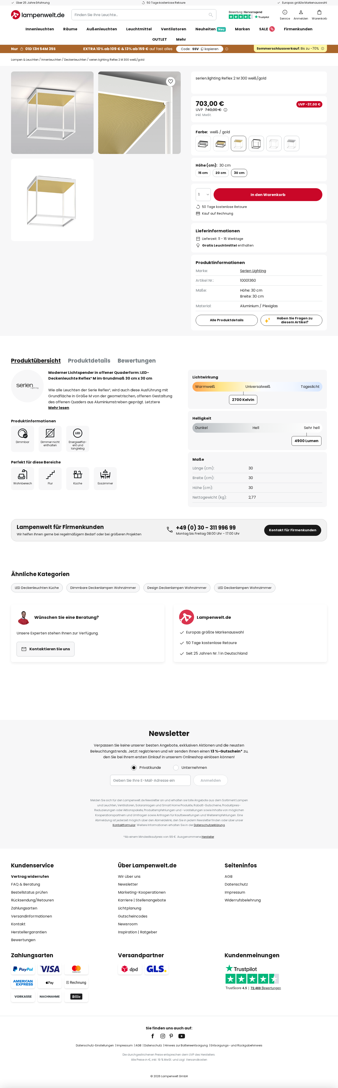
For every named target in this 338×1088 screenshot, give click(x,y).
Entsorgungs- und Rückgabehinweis (236, 1045)
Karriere (125, 900)
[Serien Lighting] (27, 386)
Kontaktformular (124, 825)
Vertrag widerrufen (30, 876)
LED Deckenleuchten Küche (37, 587)
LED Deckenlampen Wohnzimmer (245, 587)
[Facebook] (156, 1036)
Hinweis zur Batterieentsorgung (186, 1045)
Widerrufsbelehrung (243, 900)
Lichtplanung (129, 908)
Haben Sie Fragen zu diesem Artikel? (294, 320)
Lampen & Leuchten (25, 60)
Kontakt (18, 924)
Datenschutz (236, 884)
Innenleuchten (51, 60)
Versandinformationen (31, 916)
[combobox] (144, 14)
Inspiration (127, 932)
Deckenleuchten (75, 60)
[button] (52, 200)
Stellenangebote (151, 900)
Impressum (235, 892)
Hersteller (208, 837)
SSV (199, 49)
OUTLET (159, 39)
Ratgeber (148, 932)
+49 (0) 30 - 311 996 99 (206, 527)
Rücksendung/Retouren (32, 900)
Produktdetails (89, 360)
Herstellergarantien (29, 932)
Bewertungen (137, 360)
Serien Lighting (253, 270)
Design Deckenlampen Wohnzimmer (176, 587)
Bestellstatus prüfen (29, 892)
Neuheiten (209, 29)
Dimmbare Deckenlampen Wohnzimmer (103, 587)
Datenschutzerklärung (209, 825)
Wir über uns (129, 876)
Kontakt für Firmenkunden (292, 530)
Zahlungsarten (24, 908)
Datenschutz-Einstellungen (95, 1045)
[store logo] (37, 14)
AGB (228, 876)
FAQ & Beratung (25, 884)
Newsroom (127, 924)
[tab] (36, 360)
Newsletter (128, 884)
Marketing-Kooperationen (142, 892)
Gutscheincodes (132, 916)
